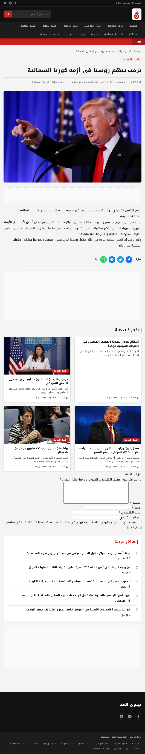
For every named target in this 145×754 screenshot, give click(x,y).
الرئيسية (133, 25)
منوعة (94, 34)
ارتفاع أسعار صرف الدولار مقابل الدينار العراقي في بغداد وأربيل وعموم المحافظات (78, 553)
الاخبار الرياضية (28, 25)
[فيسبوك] (15, 3)
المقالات (133, 34)
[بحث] (8, 14)
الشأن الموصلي (92, 25)
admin (134, 82)
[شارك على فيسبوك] (129, 259)
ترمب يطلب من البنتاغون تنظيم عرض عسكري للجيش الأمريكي (38, 381)
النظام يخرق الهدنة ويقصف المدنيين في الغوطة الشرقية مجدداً (111, 344)
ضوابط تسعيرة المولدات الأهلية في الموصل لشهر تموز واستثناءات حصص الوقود (78, 609)
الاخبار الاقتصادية (113, 34)
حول (82, 34)
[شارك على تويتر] (120, 259)
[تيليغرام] (10, 3)
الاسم (136, 507)
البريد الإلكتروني (130, 512)
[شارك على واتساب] (103, 259)
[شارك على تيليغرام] (112, 259)
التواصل (70, 34)
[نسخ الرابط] (96, 259)
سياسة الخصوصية (50, 34)
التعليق (135, 502)
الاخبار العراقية (115, 25)
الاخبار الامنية (71, 25)
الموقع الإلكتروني (130, 517)
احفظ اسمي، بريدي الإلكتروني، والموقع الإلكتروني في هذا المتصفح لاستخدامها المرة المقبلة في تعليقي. (71, 522)
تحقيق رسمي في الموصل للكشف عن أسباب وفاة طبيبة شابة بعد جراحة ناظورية (79, 581)
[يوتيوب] (5, 3)
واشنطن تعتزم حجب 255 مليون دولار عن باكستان (41, 450)
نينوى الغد (130, 704)
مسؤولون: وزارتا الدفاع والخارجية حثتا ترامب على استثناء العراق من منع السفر (109, 450)
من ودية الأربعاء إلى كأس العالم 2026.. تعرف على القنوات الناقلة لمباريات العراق (79, 567)
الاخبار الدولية (50, 25)
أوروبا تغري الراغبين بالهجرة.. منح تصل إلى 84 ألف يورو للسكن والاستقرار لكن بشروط (76, 595)
